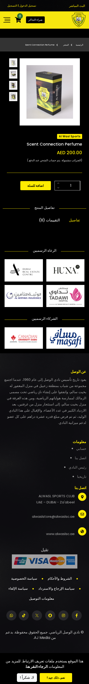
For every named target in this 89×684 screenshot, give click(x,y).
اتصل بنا (80, 458)
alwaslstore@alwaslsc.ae (53, 516)
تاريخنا (81, 476)
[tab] (13, 62)
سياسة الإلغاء (18, 588)
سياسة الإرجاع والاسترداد (56, 588)
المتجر (66, 45)
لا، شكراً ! (27, 677)
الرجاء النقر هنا (37, 666)
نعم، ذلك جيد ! (56, 677)
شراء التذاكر (35, 20)
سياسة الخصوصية (24, 578)
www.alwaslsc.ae (60, 533)
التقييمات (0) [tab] (49, 220)
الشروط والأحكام (60, 578)
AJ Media (42, 637)
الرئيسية (79, 45)
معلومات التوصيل (41, 598)
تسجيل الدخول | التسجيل (21, 6)
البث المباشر (77, 6)
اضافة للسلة (35, 185)
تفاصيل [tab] (74, 220)
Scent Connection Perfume (40, 45)
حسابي (81, 448)
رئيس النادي (77, 467)
